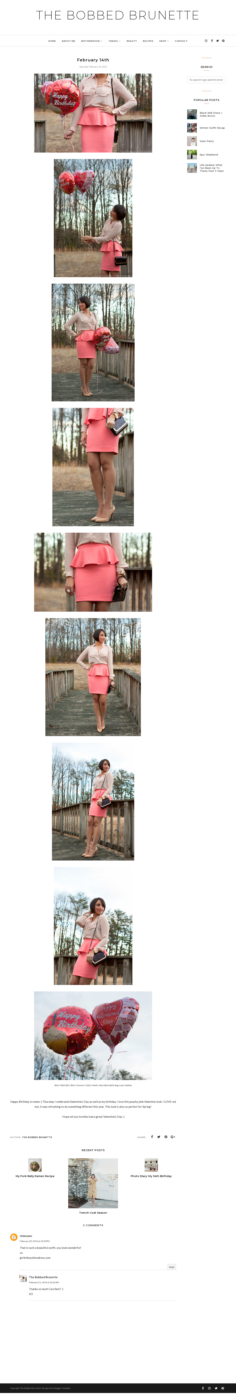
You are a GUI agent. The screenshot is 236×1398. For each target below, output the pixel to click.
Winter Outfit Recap (212, 127)
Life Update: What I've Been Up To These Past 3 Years (212, 167)
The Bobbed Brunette (118, 15)
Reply (171, 1267)
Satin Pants (207, 141)
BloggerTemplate (62, 1388)
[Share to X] (159, 1137)
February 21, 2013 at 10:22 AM (44, 1282)
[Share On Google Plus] (173, 1137)
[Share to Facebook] (152, 1137)
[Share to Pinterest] (166, 1137)
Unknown (26, 1236)
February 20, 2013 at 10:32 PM (35, 1241)
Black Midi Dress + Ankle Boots (211, 114)
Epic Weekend (209, 154)
